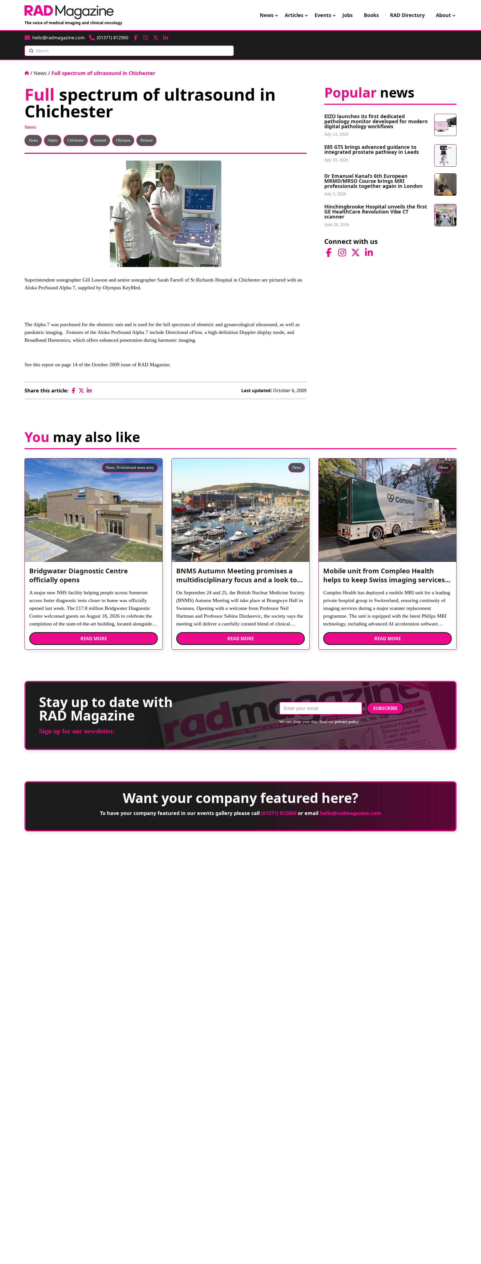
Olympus (123, 140)
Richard (146, 140)
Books (371, 15)
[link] (93, 577)
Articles (294, 15)
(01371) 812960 (278, 813)
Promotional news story (135, 467)
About (443, 15)
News (267, 15)
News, (111, 467)
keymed (100, 140)
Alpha (52, 140)
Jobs (347, 15)
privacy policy (347, 722)
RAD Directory (407, 15)
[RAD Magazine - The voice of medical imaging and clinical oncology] (69, 12)
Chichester (75, 140)
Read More (93, 638)
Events (323, 15)
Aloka (33, 140)
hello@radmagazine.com (350, 813)
